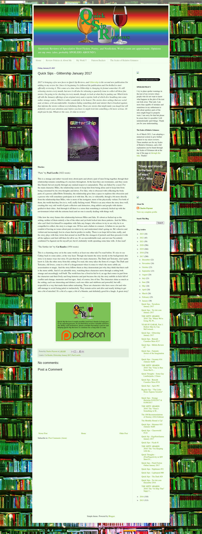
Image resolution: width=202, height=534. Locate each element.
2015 (142, 500)
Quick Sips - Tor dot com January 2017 (151, 311)
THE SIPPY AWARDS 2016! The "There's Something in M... (151, 408)
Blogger (112, 516)
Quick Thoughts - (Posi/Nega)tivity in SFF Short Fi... (152, 457)
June (144, 282)
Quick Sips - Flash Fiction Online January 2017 (152, 464)
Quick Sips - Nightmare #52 (153, 469)
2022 (142, 237)
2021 (142, 241)
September (146, 271)
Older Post (124, 433)
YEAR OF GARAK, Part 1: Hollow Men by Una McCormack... (152, 326)
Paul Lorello (76, 355)
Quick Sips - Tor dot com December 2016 (151, 481)
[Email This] (72, 351)
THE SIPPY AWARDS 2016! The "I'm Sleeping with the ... (152, 448)
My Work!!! (81, 60)
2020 (142, 245)
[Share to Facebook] (80, 351)
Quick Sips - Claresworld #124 (151, 431)
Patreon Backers (98, 60)
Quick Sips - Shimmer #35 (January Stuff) (152, 425)
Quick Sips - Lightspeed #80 (153, 472)
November (146, 263)
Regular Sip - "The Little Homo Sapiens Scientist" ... (152, 392)
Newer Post (42, 433)
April (144, 289)
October (145, 267)
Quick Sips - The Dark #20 (152, 476)
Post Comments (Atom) (58, 438)
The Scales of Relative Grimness (124, 60)
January (145, 300)
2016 (142, 496)
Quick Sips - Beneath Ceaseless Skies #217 (151, 340)
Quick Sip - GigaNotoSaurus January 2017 (153, 437)
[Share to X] (77, 351)
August (145, 274)
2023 (142, 234)
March (145, 293)
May (144, 285)
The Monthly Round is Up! (152, 420)
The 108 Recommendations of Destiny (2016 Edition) (153, 415)
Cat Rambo (48, 355)
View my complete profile (147, 212)
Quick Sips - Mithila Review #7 (153, 346)
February (146, 297)
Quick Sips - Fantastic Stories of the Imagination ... (153, 353)
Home (38, 60)
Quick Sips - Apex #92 (150, 385)
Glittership (94, 82)
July (144, 278)
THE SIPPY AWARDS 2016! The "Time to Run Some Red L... (152, 367)
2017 (142, 256)
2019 (142, 249)
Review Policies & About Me (59, 60)
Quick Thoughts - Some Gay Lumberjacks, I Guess (153, 374)
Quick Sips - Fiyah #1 (150, 442)
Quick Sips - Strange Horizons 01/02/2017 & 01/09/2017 (152, 400)
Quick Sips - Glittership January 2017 (151, 334)
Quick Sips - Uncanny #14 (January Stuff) (152, 360)
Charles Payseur (146, 208)
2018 (142, 252)
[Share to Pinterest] (82, 351)
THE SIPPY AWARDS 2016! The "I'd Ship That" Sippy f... (153, 488)
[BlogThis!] (75, 351)
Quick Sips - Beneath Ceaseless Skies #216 (151, 380)
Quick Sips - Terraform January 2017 (151, 305)
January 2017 (66, 355)
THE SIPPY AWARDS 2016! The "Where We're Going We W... (152, 318)
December (146, 259)
